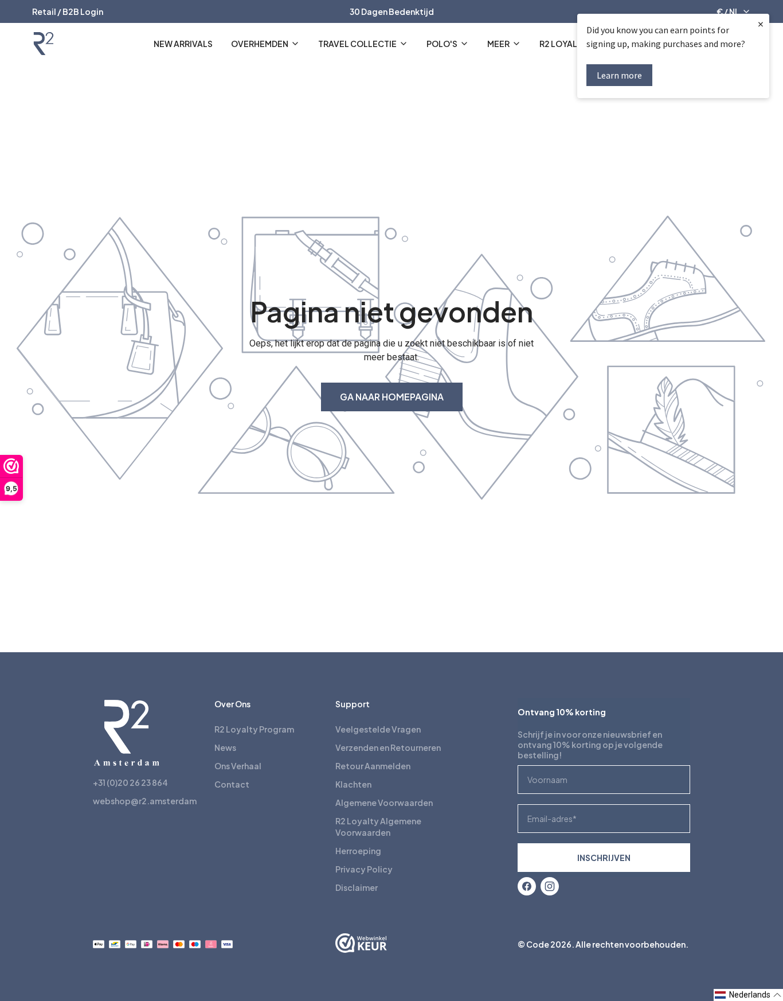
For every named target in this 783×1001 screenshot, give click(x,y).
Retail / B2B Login (67, 11)
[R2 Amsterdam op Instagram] (550, 886)
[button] (748, 995)
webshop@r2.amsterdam (145, 801)
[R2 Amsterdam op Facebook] (527, 886)
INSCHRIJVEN (604, 857)
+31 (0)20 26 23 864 (130, 782)
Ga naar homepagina (392, 397)
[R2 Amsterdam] (43, 43)
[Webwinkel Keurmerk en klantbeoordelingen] (361, 944)
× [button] (761, 24)
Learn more (619, 75)
